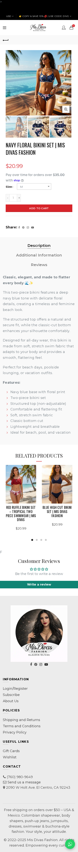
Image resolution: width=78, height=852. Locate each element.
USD (8, 16)
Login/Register (15, 689)
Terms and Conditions (22, 726)
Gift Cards (11, 751)
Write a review (39, 584)
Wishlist (9, 757)
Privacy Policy (15, 732)
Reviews (39, 265)
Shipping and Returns (21, 720)
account (64, 27)
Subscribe (11, 695)
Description (39, 245)
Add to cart (39, 208)
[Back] (5, 40)
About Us (11, 701)
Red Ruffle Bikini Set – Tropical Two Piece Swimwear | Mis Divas (21, 513)
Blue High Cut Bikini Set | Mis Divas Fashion (57, 511)
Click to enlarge (65, 109)
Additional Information (39, 255)
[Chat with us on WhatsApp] (70, 844)
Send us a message (24, 782)
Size (9, 186)
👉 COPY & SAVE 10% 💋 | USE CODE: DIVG (44, 16)
